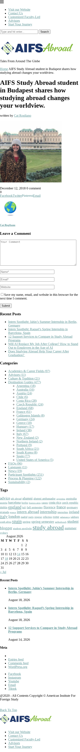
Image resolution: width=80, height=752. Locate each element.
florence (49, 507)
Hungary (25, 426)
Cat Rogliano (22, 115)
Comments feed (18, 663)
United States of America (34, 460)
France (23, 411)
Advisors (14, 20)
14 (18, 554)
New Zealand (27, 437)
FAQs (15, 463)
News (15, 471)
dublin (3, 507)
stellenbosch (60, 522)
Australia (25, 389)
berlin (25, 502)
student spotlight (22, 528)
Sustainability (19, 482)
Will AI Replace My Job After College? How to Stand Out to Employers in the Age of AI (43, 345)
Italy (22, 434)
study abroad (48, 527)
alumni (27, 498)
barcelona (14, 502)
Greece (24, 423)
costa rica (55, 502)
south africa (5, 522)
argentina (60, 498)
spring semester (42, 522)
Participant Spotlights (25, 474)
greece (13, 512)
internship (48, 511)
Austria (24, 393)
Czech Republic (29, 404)
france (61, 507)
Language (17, 467)
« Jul (3, 572)
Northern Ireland (29, 441)
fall (24, 507)
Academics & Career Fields (29, 371)
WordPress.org (17, 667)
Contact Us (15, 13)
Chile (22, 397)
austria (3, 502)
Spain (23, 456)
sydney (4, 532)
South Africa (27, 448)
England (24, 408)
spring (27, 521)
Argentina (25, 386)
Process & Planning (24, 478)
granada (4, 512)
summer (71, 528)
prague (38, 516)
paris (31, 516)
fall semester (35, 507)
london (14, 516)
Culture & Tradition (24, 378)
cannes (44, 503)
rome (56, 516)
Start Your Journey (20, 24)
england (14, 507)
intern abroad (28, 511)
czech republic (70, 502)
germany (72, 507)
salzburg (75, 517)
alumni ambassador (44, 498)
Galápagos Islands (30, 415)
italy (4, 516)
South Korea (26, 452)
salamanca (65, 517)
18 (6, 558)
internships (62, 512)
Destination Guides (24, 382)
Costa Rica (26, 400)
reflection (47, 517)
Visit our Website (19, 9)
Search (44, 31)
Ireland (24, 430)
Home (4, 69)
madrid (24, 517)
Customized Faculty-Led (24, 17)
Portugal (24, 445)
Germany (25, 419)
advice (5, 498)
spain (17, 521)
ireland (74, 512)
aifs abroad (16, 498)
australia (71, 498)
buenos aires (35, 503)
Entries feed (16, 659)
